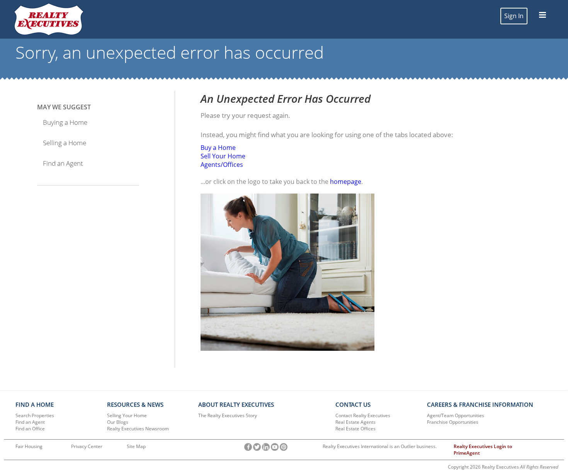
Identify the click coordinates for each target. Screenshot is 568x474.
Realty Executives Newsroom (138, 428)
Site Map (136, 446)
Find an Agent (63, 163)
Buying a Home (65, 122)
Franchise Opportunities (452, 422)
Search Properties (34, 415)
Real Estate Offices (355, 428)
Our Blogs (117, 422)
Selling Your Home (127, 415)
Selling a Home (64, 142)
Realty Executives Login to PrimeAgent (483, 449)
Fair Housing (29, 446)
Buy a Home (218, 147)
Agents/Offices (222, 164)
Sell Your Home (223, 156)
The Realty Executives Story (227, 415)
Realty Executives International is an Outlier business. (380, 446)
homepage (345, 181)
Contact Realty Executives (362, 415)
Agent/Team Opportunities (455, 415)
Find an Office (30, 428)
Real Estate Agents (355, 422)
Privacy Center (86, 446)
